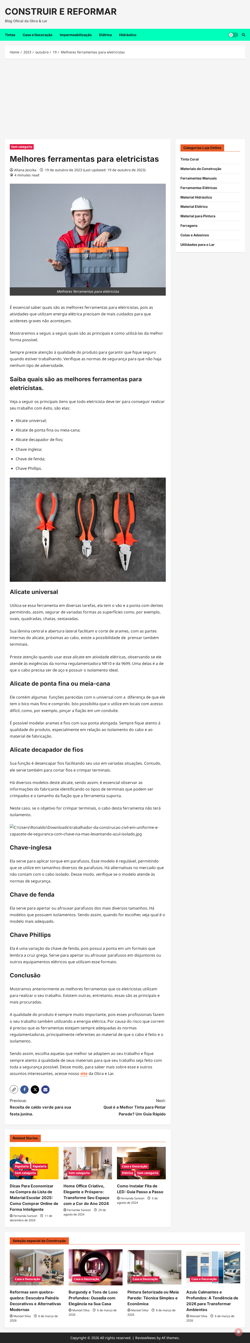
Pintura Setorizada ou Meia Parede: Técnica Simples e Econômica (153, 1298)
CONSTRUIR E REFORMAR (61, 11)
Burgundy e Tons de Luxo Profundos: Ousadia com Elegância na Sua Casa (93, 1298)
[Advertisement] (125, 98)
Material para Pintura (197, 216)
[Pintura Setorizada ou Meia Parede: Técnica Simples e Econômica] (154, 1267)
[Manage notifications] (238, 1332)
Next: (135, 1107)
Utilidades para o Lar (197, 244)
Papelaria (22, 1166)
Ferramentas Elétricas (198, 188)
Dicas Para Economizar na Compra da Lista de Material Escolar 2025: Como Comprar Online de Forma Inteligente (34, 1197)
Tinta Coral (189, 159)
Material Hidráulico (196, 197)
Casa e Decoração (37, 35)
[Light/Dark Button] (233, 34)
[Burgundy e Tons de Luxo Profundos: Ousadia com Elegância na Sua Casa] (96, 1267)
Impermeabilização (76, 35)
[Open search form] (243, 35)
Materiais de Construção (200, 169)
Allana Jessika (25, 170)
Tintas (10, 35)
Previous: (40, 1107)
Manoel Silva (22, 1316)
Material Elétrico (194, 206)
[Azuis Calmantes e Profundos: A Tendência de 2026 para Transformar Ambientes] (213, 1267)
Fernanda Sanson (25, 1216)
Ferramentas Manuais (198, 178)
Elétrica (105, 35)
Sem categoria (21, 147)
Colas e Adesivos (194, 235)
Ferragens (189, 225)
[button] (14, 1089)
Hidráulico (127, 35)
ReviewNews (145, 1337)
